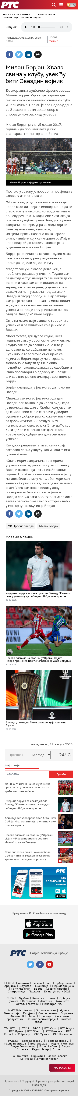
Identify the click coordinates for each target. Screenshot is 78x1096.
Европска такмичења (16, 14)
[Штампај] (38, 54)
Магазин (14, 1010)
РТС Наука (67, 1028)
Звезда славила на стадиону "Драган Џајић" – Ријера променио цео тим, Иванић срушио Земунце (28, 838)
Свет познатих (47, 1013)
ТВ (6, 1028)
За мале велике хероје (41, 1019)
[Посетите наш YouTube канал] (49, 964)
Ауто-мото (62, 1001)
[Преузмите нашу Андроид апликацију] (39, 934)
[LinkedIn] (28, 54)
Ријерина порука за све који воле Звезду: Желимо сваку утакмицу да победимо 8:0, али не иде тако (27, 804)
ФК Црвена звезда (21, 526)
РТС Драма (16, 1031)
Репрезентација (31, 17)
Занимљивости (46, 1010)
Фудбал (24, 998)
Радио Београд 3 (15, 1043)
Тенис (52, 998)
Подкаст (34, 991)
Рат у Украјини (20, 988)
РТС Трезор (22, 1034)
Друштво (25, 986)
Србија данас (64, 983)
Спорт (11, 998)
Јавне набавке (57, 1056)
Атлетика (46, 1001)
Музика (64, 1010)
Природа (45, 1016)
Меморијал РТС (52, 1004)
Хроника (10, 986)
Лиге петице (10, 17)
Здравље (67, 1013)
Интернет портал (47, 1058)
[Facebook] (9, 54)
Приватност (12, 1081)
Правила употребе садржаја (54, 1081)
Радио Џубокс (48, 1046)
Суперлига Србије (44, 14)
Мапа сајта (62, 1067)
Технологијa (11, 1013)
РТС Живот (34, 1031)
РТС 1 (14, 1028)
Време (38, 988)
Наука (32, 1016)
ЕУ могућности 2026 (57, 991)
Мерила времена (63, 986)
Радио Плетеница (62, 1043)
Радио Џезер (40, 1049)
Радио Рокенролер (23, 1046)
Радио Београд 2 (57, 1040)
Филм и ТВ (17, 1016)
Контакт (22, 1056)
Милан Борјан (48, 526)
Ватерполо (29, 1001)
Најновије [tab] (12, 765)
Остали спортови (27, 1004)
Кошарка (38, 998)
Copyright (28, 1081)
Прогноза (16, 755)
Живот (28, 1010)
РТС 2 (25, 1028)
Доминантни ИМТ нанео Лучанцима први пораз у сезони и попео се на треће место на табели (27, 787)
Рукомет (13, 1001)
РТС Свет (50, 1028)
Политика (22, 983)
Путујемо (29, 1013)
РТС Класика (53, 1031)
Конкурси (26, 1058)
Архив (57, 1049)
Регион (37, 983)
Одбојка (64, 998)
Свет (48, 983)
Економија (41, 986)
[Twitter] (19, 54)
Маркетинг (38, 1056)
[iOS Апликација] (39, 883)
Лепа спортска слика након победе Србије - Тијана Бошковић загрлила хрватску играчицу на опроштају (28, 855)
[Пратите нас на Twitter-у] (30, 964)
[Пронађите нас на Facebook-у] (40, 964)
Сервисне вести (56, 988)
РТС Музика (41, 1034)
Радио (13, 1040)
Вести (9, 983)
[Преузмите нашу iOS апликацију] (39, 923)
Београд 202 (38, 1043)
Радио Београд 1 (31, 1040)
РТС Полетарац (63, 1034)
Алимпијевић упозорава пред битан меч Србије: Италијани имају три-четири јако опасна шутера (30, 821)
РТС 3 (37, 1028)
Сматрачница (16, 991)
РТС (12, 1056)
